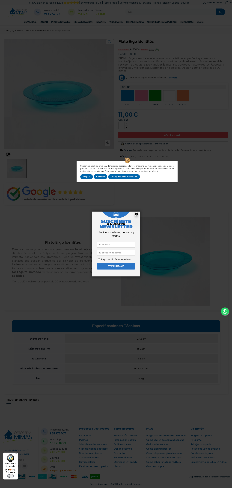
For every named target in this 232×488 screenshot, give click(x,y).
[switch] (10, 476)
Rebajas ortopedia (200, 444)
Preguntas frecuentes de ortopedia (166, 435)
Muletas (83, 439)
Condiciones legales (201, 452)
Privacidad (126, 484)
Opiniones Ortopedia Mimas (125, 464)
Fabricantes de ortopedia (93, 466)
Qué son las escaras (157, 444)
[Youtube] (25, 466)
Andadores (85, 435)
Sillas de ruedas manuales (93, 444)
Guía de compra (155, 466)
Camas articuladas (89, 457)
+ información (161, 144)
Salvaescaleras (87, 461)
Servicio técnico (123, 457)
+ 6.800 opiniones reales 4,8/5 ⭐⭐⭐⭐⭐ (53, 2)
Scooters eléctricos (90, 452)
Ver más (173, 77)
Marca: (144, 49)
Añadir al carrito (173, 135)
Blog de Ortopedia (201, 435)
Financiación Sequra (125, 439)
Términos (137, 484)
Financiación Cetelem (125, 435)
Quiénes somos (122, 444)
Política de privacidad (202, 457)
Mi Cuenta (196, 439)
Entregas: (128, 150)
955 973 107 (52, 13)
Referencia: (124, 49)
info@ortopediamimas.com (63, 470)
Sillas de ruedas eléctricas (93, 448)
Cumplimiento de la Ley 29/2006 (208, 461)
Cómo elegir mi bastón (158, 448)
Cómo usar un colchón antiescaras (165, 439)
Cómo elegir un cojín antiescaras (164, 452)
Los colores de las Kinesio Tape (163, 457)
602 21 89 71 (58, 443)
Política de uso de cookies (205, 448)
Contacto (119, 452)
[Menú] (16, 454)
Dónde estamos (123, 448)
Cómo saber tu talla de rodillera (163, 461)
